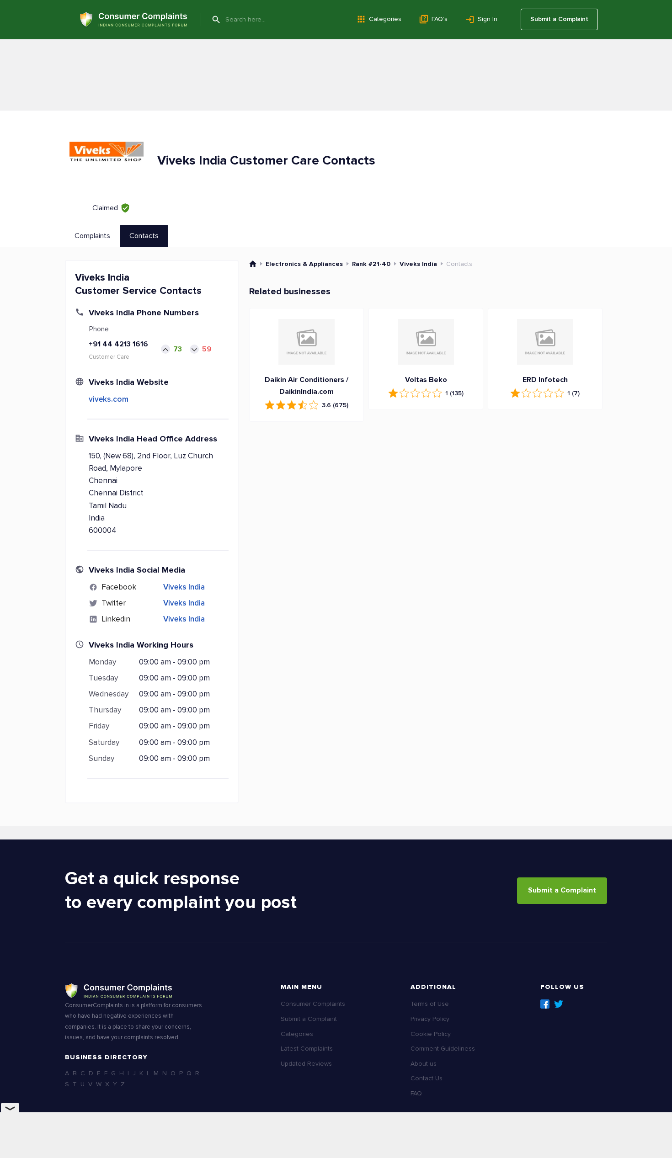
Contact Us (427, 1078)
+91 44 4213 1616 (118, 344)
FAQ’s (440, 19)
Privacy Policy (430, 1019)
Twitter (558, 1004)
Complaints (92, 235)
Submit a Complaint (559, 19)
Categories (385, 19)
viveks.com (108, 399)
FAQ (416, 1093)
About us (424, 1064)
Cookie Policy (431, 1034)
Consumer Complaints (313, 1004)
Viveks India (184, 587)
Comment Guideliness (443, 1048)
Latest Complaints (307, 1048)
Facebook (544, 1004)
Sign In (487, 19)
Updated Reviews (306, 1064)
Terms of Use (430, 1004)
